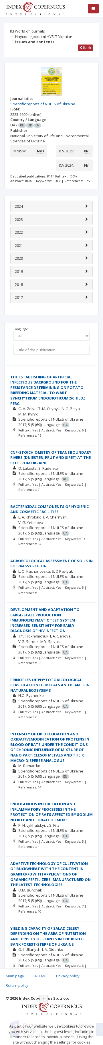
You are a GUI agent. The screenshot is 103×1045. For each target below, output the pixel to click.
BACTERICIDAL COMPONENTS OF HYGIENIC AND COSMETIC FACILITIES (49, 509)
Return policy (17, 985)
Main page (15, 976)
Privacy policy (68, 976)
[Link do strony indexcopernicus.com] (51, 1007)
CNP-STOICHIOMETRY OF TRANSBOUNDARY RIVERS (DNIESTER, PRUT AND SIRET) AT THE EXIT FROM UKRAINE (50, 457)
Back (86, 47)
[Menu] (93, 8)
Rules (40, 976)
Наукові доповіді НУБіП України (43, 36)
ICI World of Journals (27, 31)
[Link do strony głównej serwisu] (35, 8)
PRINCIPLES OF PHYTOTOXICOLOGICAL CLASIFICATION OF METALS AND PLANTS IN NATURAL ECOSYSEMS (50, 685)
